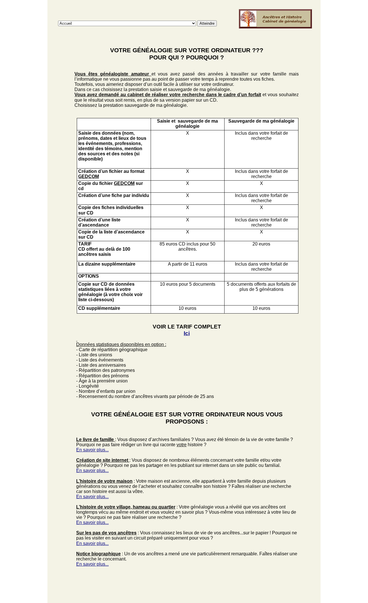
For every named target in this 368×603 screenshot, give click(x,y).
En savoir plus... (92, 449)
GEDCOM (88, 176)
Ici (187, 333)
